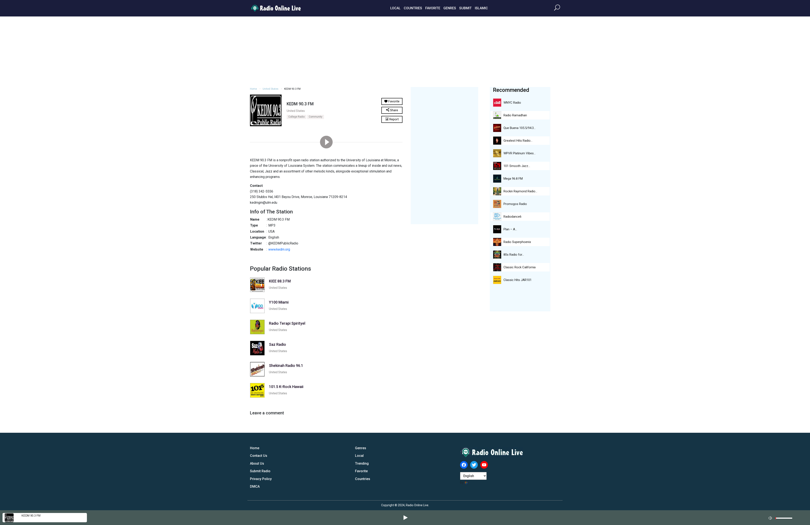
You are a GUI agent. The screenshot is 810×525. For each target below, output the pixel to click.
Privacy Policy (261, 479)
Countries (413, 8)
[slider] (783, 519)
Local (395, 8)
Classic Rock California (520, 267)
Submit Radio (260, 471)
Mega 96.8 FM (513, 178)
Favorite (432, 8)
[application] (782, 517)
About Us (257, 463)
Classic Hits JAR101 (518, 280)
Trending (362, 463)
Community (315, 116)
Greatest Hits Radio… (518, 140)
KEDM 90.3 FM (31, 515)
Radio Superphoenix (517, 242)
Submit (465, 8)
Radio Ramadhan (515, 115)
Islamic (481, 8)
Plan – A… (510, 229)
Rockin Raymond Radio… (520, 191)
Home (253, 88)
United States (270, 88)
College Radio (296, 116)
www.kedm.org (279, 249)
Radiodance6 (512, 216)
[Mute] (771, 517)
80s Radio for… (514, 254)
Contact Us (258, 456)
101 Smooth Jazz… (517, 166)
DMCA (255, 486)
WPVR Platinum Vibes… (520, 153)
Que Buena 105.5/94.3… (520, 128)
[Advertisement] (405, 51)
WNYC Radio (512, 102)
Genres (449, 8)
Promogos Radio (515, 204)
